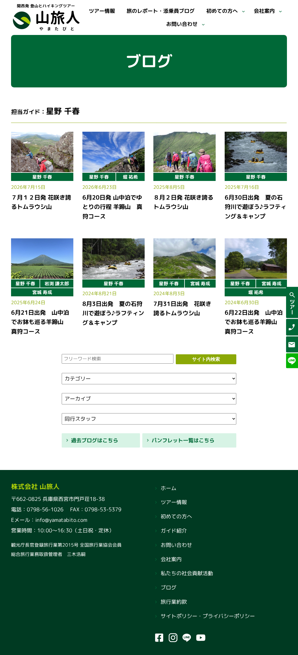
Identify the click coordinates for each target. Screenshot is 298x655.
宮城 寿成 (42, 292)
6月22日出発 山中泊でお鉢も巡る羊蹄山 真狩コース (254, 321)
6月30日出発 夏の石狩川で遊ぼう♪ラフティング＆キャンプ (255, 206)
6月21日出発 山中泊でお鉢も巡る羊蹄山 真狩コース (40, 321)
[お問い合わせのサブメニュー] (203, 24)
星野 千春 (42, 177)
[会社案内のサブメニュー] (280, 11)
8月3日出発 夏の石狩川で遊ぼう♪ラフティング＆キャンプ (113, 313)
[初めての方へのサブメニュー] (243, 11)
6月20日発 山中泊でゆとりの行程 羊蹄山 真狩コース (112, 206)
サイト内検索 (206, 359)
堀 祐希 (130, 177)
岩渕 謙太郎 (57, 283)
